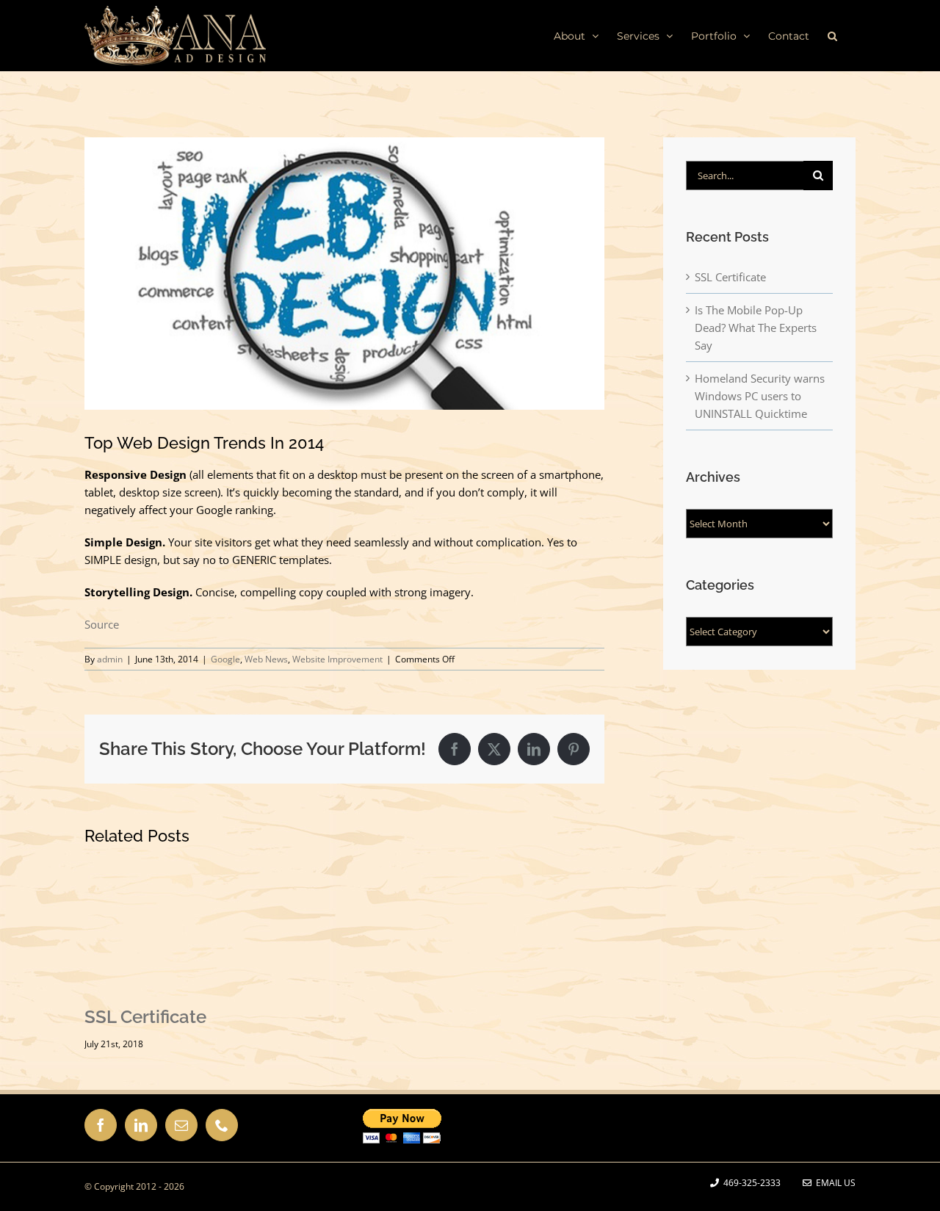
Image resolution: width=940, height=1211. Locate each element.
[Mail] (181, 1125)
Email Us (833, 1182)
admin (110, 659)
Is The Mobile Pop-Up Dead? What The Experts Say (756, 328)
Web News (266, 659)
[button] (832, 35)
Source (101, 624)
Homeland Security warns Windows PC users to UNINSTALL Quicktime (760, 396)
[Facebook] (100, 1125)
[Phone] (222, 1125)
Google (225, 659)
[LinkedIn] (141, 1125)
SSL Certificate (145, 1016)
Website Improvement (337, 659)
